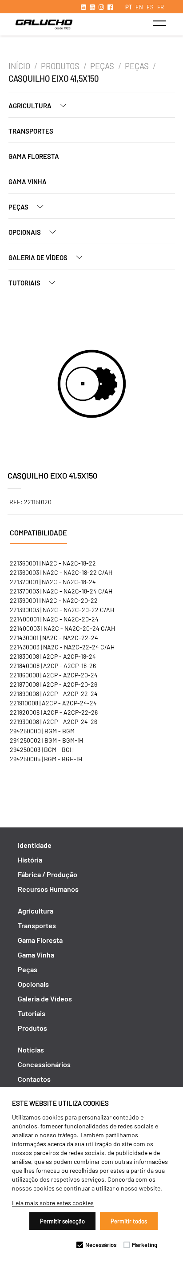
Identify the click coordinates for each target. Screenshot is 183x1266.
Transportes (30, 131)
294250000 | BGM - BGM (42, 731)
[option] (92, 385)
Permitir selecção (62, 1221)
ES (150, 7)
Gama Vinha (27, 182)
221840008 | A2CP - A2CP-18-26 (53, 665)
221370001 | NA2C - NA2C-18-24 (53, 582)
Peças (102, 66)
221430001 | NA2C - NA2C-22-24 (54, 637)
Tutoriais (25, 283)
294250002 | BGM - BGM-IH (46, 740)
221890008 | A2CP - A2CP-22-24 (54, 693)
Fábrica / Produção (47, 874)
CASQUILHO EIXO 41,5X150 (53, 78)
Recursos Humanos (48, 889)
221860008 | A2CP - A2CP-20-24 (54, 675)
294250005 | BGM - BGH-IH (46, 759)
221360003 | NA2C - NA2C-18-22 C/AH (61, 572)
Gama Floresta (33, 156)
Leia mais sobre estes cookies (53, 1203)
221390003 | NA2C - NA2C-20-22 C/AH (62, 609)
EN (139, 7)
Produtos (60, 66)
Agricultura (30, 106)
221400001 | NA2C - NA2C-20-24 (54, 619)
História (30, 859)
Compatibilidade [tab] (38, 532)
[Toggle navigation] (159, 23)
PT (128, 7)
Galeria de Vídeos (38, 257)
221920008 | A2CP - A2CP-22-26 (54, 712)
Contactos (34, 1079)
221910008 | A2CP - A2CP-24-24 (53, 703)
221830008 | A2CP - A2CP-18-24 (53, 656)
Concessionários (44, 1064)
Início (19, 66)
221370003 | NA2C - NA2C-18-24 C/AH (61, 591)
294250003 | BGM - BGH (42, 749)
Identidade (35, 845)
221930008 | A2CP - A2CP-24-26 (53, 721)
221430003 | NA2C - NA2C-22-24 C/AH (62, 647)
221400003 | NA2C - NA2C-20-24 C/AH (62, 628)
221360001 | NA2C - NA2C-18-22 (53, 563)
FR (160, 7)
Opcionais (25, 232)
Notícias (31, 1049)
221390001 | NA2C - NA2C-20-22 (54, 600)
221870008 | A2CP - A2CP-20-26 (53, 684)
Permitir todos (129, 1221)
